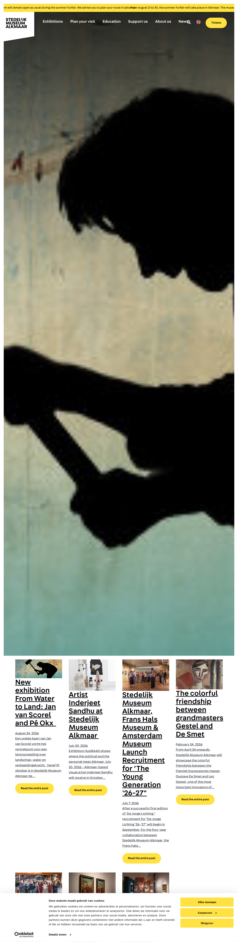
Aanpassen (205, 912)
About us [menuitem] (163, 22)
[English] (198, 22)
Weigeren (207, 923)
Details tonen (57, 934)
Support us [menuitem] (138, 22)
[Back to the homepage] (18, 24)
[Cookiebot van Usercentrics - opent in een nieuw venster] (24, 935)
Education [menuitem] (112, 22)
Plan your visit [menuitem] (82, 22)
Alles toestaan (207, 902)
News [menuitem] (183, 22)
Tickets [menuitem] (216, 22)
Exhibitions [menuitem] (53, 22)
